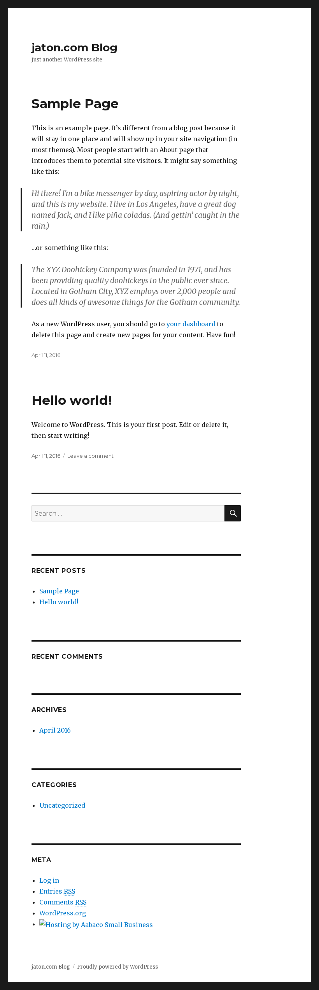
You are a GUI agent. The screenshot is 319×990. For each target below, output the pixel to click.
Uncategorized (62, 805)
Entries (57, 891)
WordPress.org (62, 913)
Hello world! (72, 400)
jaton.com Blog (74, 47)
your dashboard (191, 324)
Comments (62, 902)
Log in (49, 880)
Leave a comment (90, 456)
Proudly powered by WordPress (117, 967)
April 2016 (55, 730)
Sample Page (75, 103)
